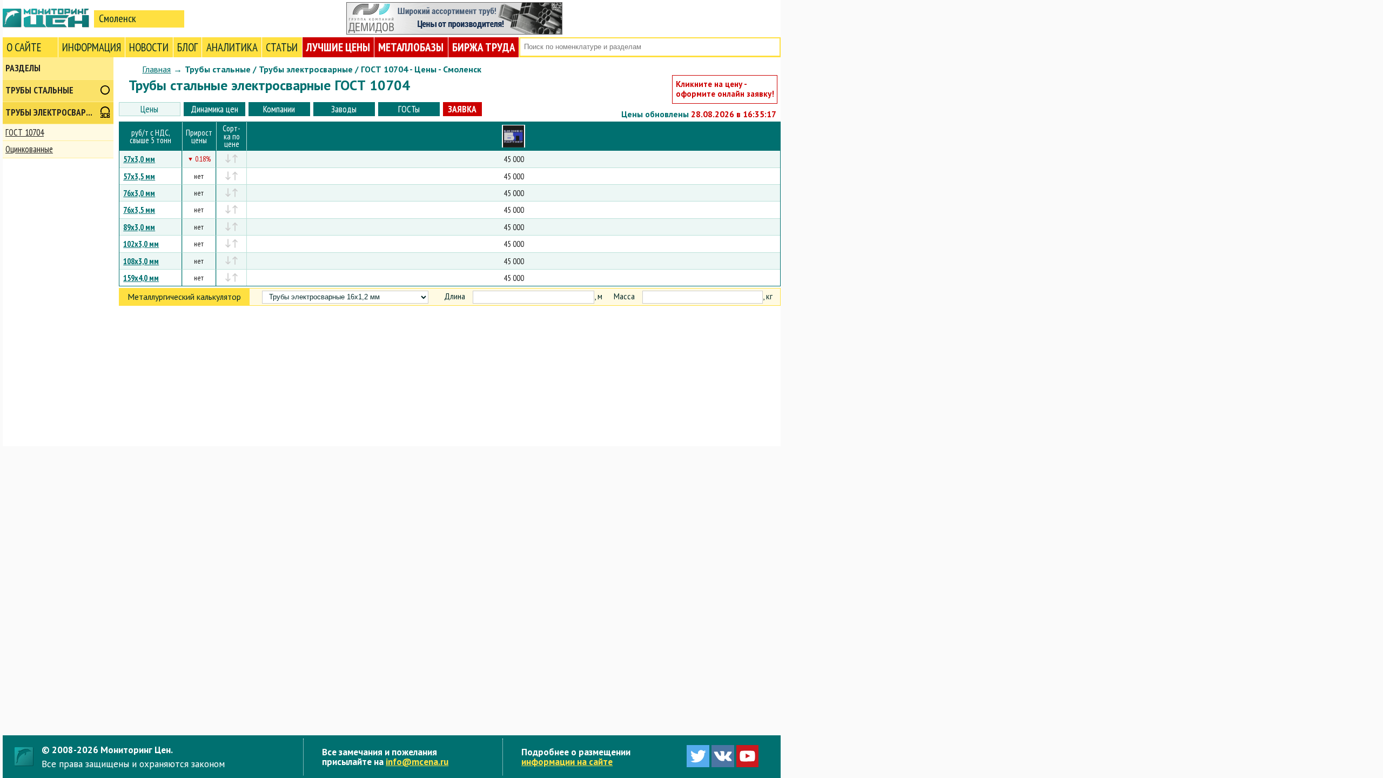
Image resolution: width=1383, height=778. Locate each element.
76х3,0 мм (139, 192)
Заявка (462, 109)
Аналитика (232, 47)
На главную (46, 18)
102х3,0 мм (141, 243)
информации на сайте (567, 761)
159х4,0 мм (141, 277)
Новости (149, 47)
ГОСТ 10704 (24, 132)
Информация (91, 47)
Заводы (344, 109)
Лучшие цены (338, 47)
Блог (187, 47)
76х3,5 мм (139, 209)
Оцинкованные (29, 149)
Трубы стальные (39, 90)
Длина (454, 296)
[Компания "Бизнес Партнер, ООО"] (513, 136)
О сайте (24, 47)
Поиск (771, 47)
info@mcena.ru (417, 761)
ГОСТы (409, 109)
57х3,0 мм (139, 158)
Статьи (282, 47)
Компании (279, 109)
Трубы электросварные (53, 112)
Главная (156, 69)
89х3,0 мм (139, 227)
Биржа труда (483, 47)
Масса (624, 296)
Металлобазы (411, 47)
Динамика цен (214, 109)
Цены (149, 109)
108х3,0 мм (141, 261)
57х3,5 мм (139, 176)
